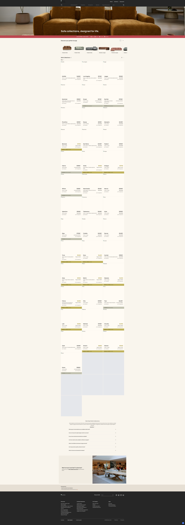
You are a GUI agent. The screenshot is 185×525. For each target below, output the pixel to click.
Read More (92, 493)
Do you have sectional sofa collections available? (78, 502)
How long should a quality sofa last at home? (77, 513)
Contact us (116, 1)
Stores (111, 1)
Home (61, 8)
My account (122, 1)
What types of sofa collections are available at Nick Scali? (79, 495)
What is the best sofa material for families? (77, 516)
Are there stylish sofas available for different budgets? (79, 506)
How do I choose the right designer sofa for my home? (79, 499)
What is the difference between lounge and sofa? (78, 509)
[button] (183, 523)
